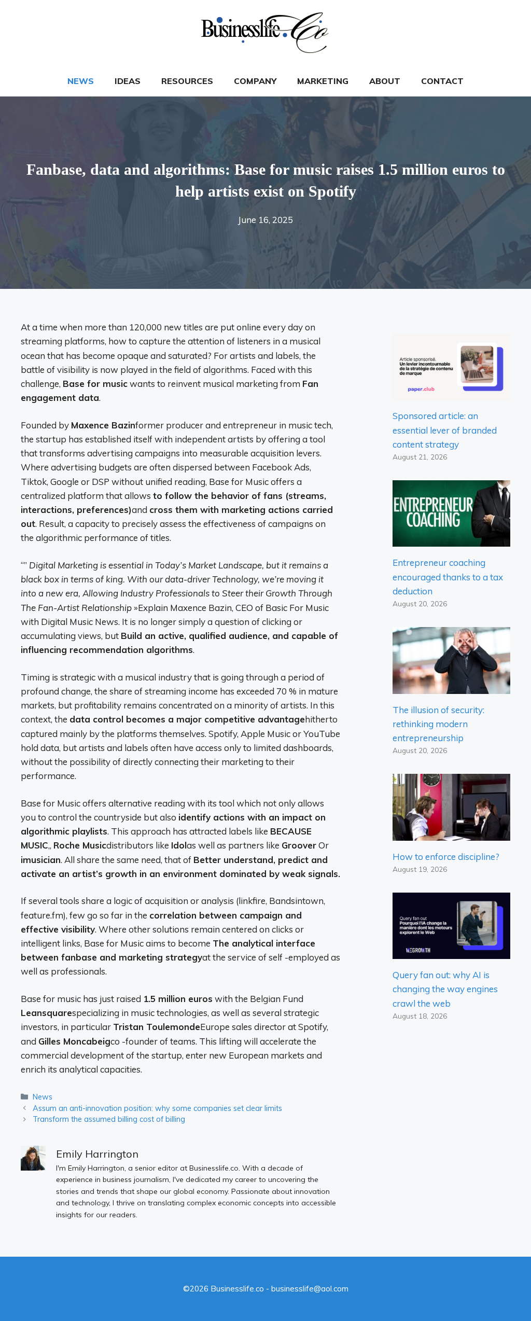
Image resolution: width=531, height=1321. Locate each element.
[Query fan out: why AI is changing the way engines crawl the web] (451, 952)
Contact (442, 81)
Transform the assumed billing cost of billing (109, 1119)
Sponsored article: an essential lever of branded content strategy (445, 429)
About (384, 81)
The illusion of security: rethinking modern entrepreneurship (438, 723)
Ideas (128, 81)
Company (255, 81)
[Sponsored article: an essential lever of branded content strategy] (451, 392)
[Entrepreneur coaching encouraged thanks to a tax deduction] (451, 539)
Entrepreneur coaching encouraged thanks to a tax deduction (448, 576)
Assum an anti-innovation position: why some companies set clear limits (157, 1108)
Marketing (322, 81)
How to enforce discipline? (446, 856)
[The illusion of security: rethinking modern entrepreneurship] (451, 686)
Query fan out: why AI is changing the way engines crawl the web (445, 988)
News (80, 81)
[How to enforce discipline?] (451, 833)
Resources (187, 81)
